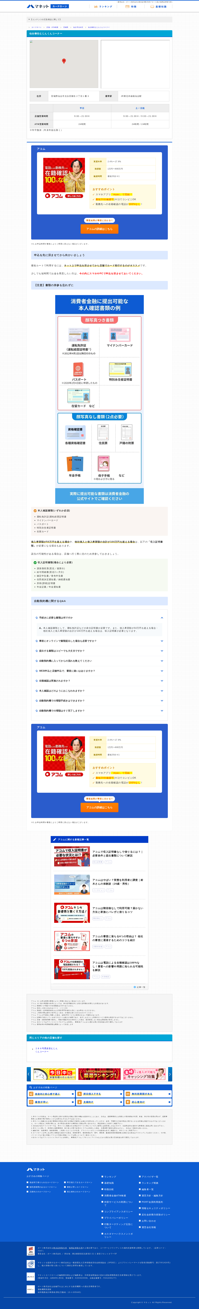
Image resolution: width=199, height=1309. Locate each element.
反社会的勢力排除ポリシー (156, 1214)
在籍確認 (105, 976)
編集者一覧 (148, 1189)
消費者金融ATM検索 (115, 1195)
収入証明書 (97, 862)
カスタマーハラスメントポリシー (118, 1235)
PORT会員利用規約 (152, 1202)
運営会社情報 (149, 1227)
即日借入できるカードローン (79, 1182)
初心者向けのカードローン (78, 1192)
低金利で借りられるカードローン (44, 1182)
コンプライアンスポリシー (118, 1211)
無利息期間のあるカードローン (43, 1187)
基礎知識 (109, 1183)
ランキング (110, 1176)
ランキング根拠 (150, 1183)
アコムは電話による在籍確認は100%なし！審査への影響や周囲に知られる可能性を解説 (118, 966)
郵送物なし (97, 918)
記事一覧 (141, 987)
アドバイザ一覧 (150, 1176)
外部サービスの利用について (118, 1204)
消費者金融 (97, 946)
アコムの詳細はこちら (99, 228)
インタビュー (98, 890)
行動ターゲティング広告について (118, 1226)
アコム (108, 862)
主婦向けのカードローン (40, 1192)
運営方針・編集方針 (152, 1195)
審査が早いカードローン (77, 1187)
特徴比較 (109, 1189)
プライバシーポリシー (116, 1218)
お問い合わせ (149, 1221)
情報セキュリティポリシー (156, 1208)
